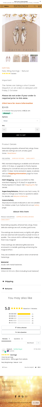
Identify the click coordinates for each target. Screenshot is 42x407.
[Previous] (3, 33)
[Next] (38, 33)
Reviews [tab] (5, 339)
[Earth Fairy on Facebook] (15, 397)
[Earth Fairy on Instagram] (22, 397)
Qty (3, 125)
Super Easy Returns (18, 158)
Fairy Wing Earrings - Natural (9, 362)
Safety (36, 205)
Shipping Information (17, 173)
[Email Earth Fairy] (26, 397)
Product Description (7, 217)
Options (5, 117)
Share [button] (5, 367)
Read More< (12, 153)
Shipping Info (30, 185)
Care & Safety (30, 158)
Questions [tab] (17, 339)
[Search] (35, 6)
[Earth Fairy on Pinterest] (19, 397)
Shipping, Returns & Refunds (25, 217)
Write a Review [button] (22, 327)
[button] (36, 367)
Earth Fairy (6, 68)
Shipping (9, 281)
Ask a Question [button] (21, 332)
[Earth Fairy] (21, 6)
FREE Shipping (6, 158)
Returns (8, 288)
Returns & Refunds (21, 196)
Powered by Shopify (27, 403)
